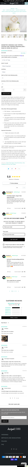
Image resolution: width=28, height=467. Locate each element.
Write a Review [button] (14, 183)
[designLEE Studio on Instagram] (16, 449)
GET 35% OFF (14, 239)
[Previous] (2, 23)
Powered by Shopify (19, 453)
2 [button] (12, 398)
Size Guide (23, 53)
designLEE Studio (11, 453)
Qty (2, 87)
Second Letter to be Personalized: (10, 81)
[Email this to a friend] (19, 168)
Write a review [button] (14, 317)
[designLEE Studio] (14, 3)
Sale (24, 162)
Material (3, 69)
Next (17, 8)
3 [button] (14, 398)
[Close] (25, 217)
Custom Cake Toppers (10, 162)
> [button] (18, 291)
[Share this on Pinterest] (15, 168)
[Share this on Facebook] (12, 168)
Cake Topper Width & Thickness (9, 57)
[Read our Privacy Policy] (24, 246)
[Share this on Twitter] (8, 168)
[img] (4, 326)
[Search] (23, 3)
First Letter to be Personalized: (9, 75)
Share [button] (9, 208)
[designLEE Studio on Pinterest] (14, 449)
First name (5, 231)
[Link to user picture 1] (4, 338)
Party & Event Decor (18, 162)
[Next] (25, 23)
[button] (4, 50)
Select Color (4, 63)
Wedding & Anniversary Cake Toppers (8, 164)
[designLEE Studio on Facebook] (12, 449)
